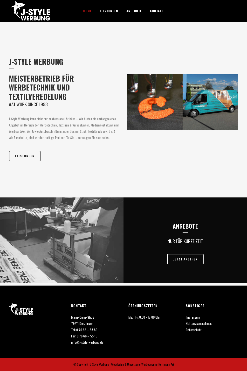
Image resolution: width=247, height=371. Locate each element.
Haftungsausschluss (199, 323)
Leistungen (24, 156)
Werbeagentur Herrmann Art (157, 364)
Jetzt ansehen (185, 259)
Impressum (193, 317)
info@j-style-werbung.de (87, 342)
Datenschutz (194, 329)
